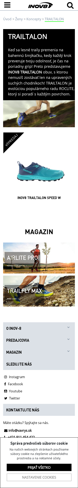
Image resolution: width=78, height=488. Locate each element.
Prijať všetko (39, 467)
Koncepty (33, 19)
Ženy (19, 19)
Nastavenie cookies (39, 477)
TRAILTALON (54, 19)
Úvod (7, 19)
